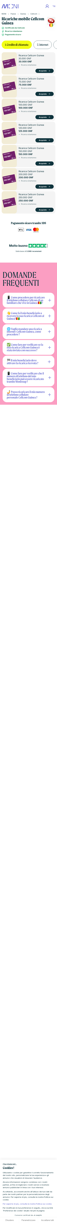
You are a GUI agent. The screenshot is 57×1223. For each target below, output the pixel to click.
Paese (13, 14)
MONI (4, 14)
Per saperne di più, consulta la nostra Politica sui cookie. (27, 1204)
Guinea (23, 14)
